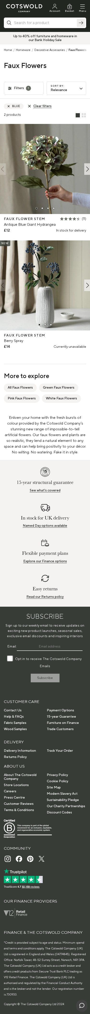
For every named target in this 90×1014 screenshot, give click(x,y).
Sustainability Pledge (63, 800)
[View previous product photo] (3, 169)
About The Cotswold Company (20, 777)
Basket (69, 10)
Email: (12, 646)
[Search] (81, 23)
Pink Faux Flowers (22, 398)
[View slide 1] (36, 208)
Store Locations (16, 785)
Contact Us (13, 710)
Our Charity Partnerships (66, 806)
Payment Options (60, 710)
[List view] (77, 115)
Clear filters (42, 106)
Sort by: (57, 85)
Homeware (23, 50)
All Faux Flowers (20, 387)
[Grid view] (83, 115)
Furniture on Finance (63, 723)
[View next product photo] (87, 169)
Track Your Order (60, 751)
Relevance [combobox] (59, 90)
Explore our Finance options (45, 561)
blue (16, 106)
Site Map (54, 787)
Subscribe (45, 678)
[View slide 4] (54, 208)
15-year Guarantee (61, 717)
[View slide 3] (48, 208)
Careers (10, 791)
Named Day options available (45, 526)
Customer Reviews (19, 804)
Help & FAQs (14, 717)
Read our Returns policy (45, 597)
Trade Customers (60, 729)
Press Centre (14, 798)
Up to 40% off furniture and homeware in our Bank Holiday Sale (45, 38)
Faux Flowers (77, 50)
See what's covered (45, 490)
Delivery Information (20, 751)
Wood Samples (15, 729)
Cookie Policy (57, 781)
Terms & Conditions (19, 810)
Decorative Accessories (49, 50)
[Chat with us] (82, 1006)
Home (8, 50)
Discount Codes (59, 812)
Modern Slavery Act (62, 794)
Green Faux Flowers (58, 387)
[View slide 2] (42, 208)
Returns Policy (15, 757)
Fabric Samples (15, 723)
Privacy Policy (57, 775)
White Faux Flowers (61, 398)
